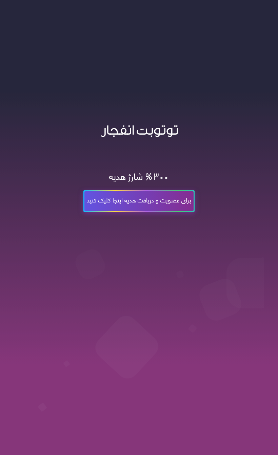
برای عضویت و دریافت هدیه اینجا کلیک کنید (139, 199)
